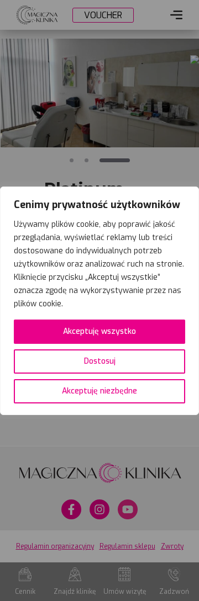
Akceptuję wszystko (99, 331)
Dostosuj (100, 361)
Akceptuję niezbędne (99, 391)
